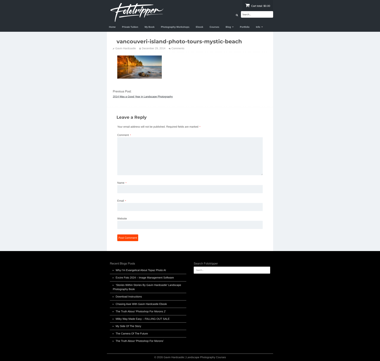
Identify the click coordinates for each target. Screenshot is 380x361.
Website (122, 218)
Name (121, 182)
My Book (150, 27)
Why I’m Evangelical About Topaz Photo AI (141, 270)
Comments (177, 48)
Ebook (199, 27)
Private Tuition (130, 27)
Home (112, 27)
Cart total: (260, 5)
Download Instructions (129, 296)
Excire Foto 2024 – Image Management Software (145, 277)
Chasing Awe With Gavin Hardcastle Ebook (141, 304)
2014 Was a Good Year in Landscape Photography (143, 96)
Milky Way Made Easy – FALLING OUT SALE (143, 318)
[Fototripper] (136, 20)
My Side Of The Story (128, 326)
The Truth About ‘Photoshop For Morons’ (140, 340)
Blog (228, 27)
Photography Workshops (175, 27)
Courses (214, 27)
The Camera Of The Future (132, 333)
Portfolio (245, 27)
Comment (124, 135)
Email (121, 200)
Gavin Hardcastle (125, 48)
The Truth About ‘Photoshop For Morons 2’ (141, 311)
